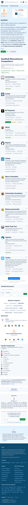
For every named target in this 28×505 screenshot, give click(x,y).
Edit (3, 48)
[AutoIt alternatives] (2, 94)
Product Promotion (6, 462)
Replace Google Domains (20, 480)
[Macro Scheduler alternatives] (2, 177)
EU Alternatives (18, 482)
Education (4, 493)
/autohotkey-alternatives (6, 75)
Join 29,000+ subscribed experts (14, 422)
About (22, 462)
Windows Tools (8, 312)
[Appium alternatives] (2, 237)
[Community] (23, 2)
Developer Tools (12, 487)
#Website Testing (5, 72)
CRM (3, 488)
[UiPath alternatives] (2, 159)
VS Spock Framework (8, 362)
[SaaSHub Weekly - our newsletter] (21, 2)
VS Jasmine (5, 366)
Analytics (5, 303)
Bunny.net (12, 499)
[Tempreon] (2, 111)
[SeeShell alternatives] (4, 12)
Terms (16, 497)
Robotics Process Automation (11, 308)
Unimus (13, 401)
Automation (21, 303)
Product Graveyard (19, 476)
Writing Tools (19, 490)
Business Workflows (18, 305)
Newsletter (4, 480)
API (25, 462)
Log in (2, 292)
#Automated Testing (5, 70)
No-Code (6, 487)
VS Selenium (6, 351)
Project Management (6, 492)
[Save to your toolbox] (4, 16)
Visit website (8, 122)
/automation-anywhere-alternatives (9, 191)
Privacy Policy (10, 497)
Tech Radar (17, 468)
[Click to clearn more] (14, 434)
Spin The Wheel (13, 500)
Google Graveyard (19, 478)
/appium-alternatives (5, 235)
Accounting (4, 490)
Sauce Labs (22, 44)
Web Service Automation (21, 310)
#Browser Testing (20, 70)
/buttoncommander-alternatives (8, 207)
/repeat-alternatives (5, 141)
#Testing (13, 70)
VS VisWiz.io (6, 368)
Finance (21, 492)
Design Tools (20, 487)
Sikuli (2, 42)
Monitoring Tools (15, 492)
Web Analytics (12, 310)
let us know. (12, 383)
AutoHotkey (13, 40)
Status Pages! (5, 474)
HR (14, 490)
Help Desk (7, 488)
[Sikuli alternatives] (2, 127)
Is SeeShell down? (14, 390)
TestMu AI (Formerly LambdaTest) (12, 46)
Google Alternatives (19, 472)
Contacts (13, 462)
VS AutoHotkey (6, 370)
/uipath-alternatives (5, 157)
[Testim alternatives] (2, 258)
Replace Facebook (19, 470)
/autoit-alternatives (5, 92)
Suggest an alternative (14, 278)
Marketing (19, 488)
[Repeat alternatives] (2, 143)
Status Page (13, 51)
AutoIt (19, 40)
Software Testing (5, 310)
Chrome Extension (6, 472)
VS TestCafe (6, 359)
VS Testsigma (6, 364)
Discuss (18, 462)
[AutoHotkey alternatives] (2, 77)
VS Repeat (5, 374)
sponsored (5, 440)
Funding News (5, 476)
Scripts (21, 308)
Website (3, 51)
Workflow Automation (18, 312)
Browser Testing (9, 305)
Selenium (16, 44)
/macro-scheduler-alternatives (7, 175)
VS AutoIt (5, 372)
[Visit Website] (26, 76)
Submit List (4, 478)
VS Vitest (5, 360)
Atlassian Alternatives (19, 474)
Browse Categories (6, 468)
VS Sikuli (5, 357)
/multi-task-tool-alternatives (7, 225)
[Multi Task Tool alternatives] (2, 227)
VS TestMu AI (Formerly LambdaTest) (11, 355)
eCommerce (10, 490)
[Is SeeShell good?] (7, 52)
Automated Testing (12, 303)
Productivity (13, 488)
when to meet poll (11, 502)
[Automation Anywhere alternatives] (2, 193)
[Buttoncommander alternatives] (2, 209)
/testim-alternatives (5, 256)
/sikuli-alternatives (5, 125)
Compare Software (6, 470)
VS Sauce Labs (6, 353)
